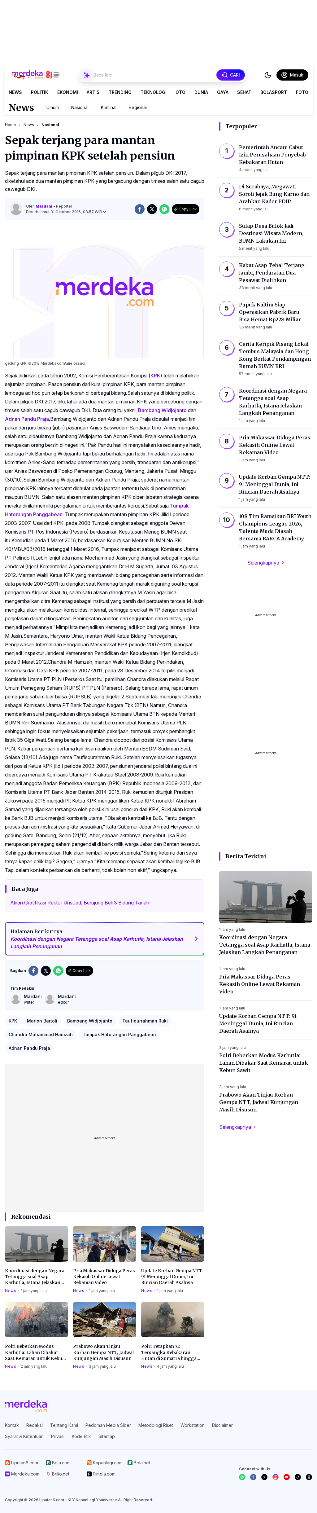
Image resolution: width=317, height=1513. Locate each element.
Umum (52, 107)
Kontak (12, 1425)
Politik (39, 92)
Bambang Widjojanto (162, 410)
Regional (138, 107)
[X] (264, 1477)
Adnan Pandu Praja (27, 419)
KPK (155, 375)
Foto (302, 92)
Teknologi (154, 92)
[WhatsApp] (242, 1477)
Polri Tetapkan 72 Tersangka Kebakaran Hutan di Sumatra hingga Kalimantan (169, 1352)
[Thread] (309, 1477)
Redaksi (34, 1425)
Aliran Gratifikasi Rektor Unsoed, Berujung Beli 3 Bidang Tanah (79, 902)
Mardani (44, 206)
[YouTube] (287, 1477)
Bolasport (273, 92)
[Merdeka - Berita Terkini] (36, 75)
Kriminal (108, 107)
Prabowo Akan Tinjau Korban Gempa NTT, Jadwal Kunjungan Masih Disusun (103, 1352)
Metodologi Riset (155, 1425)
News (15, 92)
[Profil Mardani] (16, 209)
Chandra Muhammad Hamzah (41, 1034)
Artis (93, 92)
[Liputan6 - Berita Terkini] (26, 1406)
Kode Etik (81, 1436)
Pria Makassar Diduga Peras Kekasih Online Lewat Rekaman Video (104, 1277)
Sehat (244, 92)
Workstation (192, 1425)
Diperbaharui (64, 211)
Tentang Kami (64, 1425)
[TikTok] (298, 1477)
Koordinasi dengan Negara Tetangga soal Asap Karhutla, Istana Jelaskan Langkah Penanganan (34, 1277)
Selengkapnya (263, 563)
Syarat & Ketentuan (24, 1436)
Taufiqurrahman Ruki (145, 1020)
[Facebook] (253, 1477)
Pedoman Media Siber (108, 1425)
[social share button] (140, 209)
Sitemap (106, 1436)
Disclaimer (222, 1425)
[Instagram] (275, 1477)
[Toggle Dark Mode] (268, 75)
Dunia (201, 92)
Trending (120, 92)
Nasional (80, 107)
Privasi (57, 1436)
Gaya (222, 92)
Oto (180, 92)
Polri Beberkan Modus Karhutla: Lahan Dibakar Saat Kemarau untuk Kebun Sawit (35, 1352)
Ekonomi (67, 92)
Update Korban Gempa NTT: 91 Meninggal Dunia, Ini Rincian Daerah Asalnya (172, 1277)
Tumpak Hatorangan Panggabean (119, 1034)
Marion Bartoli (42, 1020)
